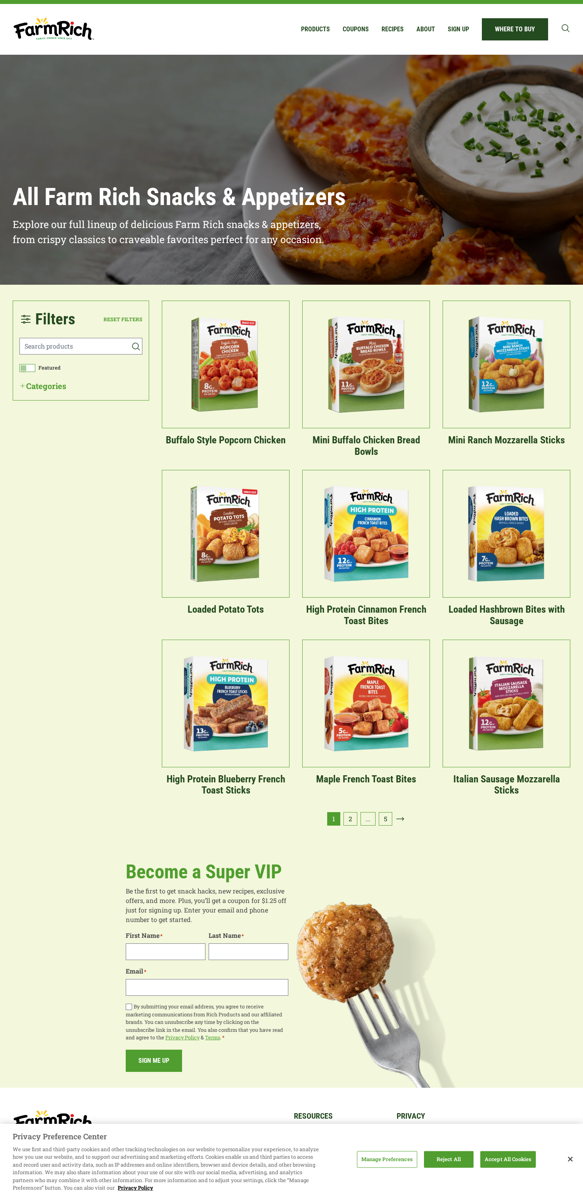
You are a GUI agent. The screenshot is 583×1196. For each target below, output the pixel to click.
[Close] (570, 1159)
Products (315, 29)
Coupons (356, 29)
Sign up (458, 29)
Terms (212, 1037)
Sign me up (153, 1060)
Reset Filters (123, 319)
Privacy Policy (182, 1037)
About (425, 29)
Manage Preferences (387, 1159)
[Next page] (400, 819)
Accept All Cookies (508, 1159)
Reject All (449, 1159)
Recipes (393, 29)
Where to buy (515, 29)
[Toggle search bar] (565, 28)
